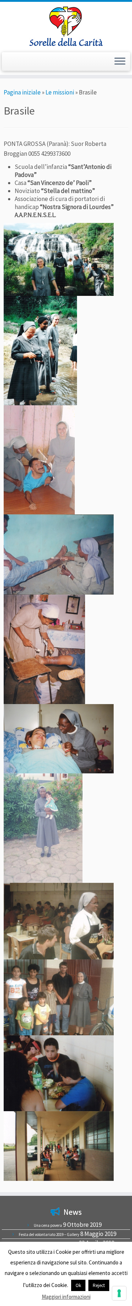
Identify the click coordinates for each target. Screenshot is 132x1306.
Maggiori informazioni (66, 1296)
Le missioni (59, 92)
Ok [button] (78, 1285)
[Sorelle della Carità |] (66, 26)
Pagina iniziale (22, 92)
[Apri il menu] (119, 61)
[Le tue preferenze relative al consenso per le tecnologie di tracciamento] (119, 1293)
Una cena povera (48, 1225)
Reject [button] (99, 1285)
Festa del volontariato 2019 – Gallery (49, 1234)
